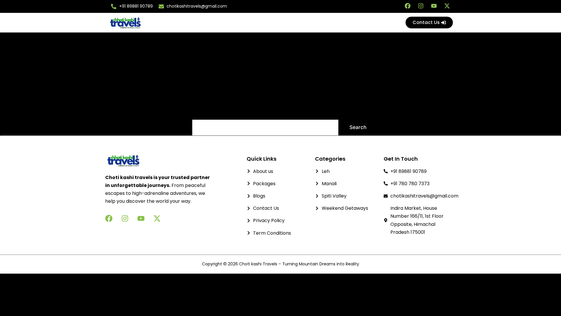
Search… (202, 112)
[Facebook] (407, 6)
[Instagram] (421, 6)
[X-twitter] (447, 6)
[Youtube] (434, 6)
